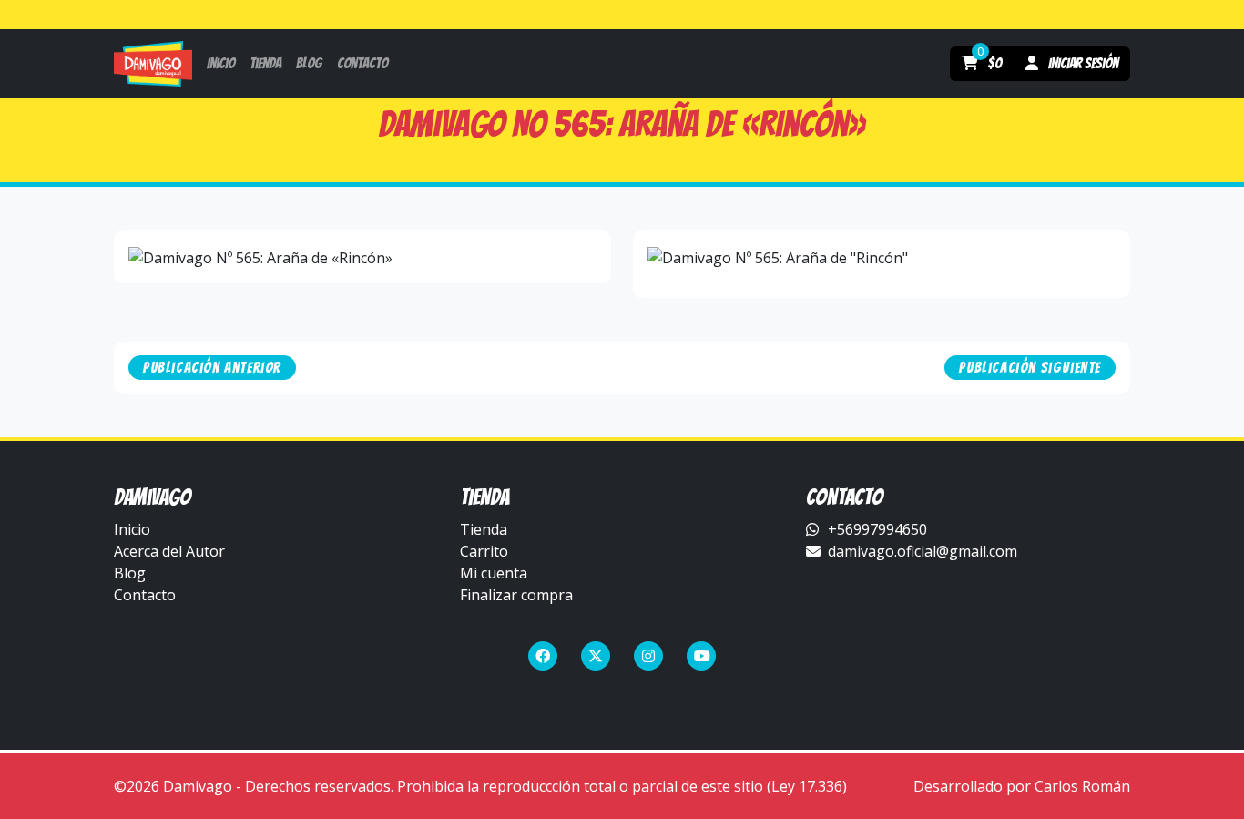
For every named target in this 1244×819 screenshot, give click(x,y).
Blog (130, 573)
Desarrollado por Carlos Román (1021, 786)
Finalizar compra (516, 595)
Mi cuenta (493, 573)
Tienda (483, 529)
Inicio (132, 529)
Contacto (145, 595)
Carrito (484, 551)
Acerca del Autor (169, 551)
